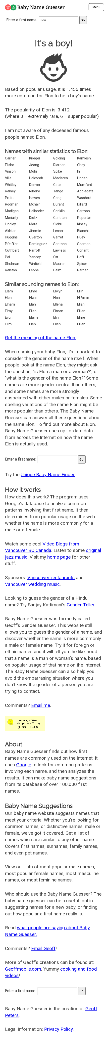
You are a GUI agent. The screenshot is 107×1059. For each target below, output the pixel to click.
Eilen (57, 324)
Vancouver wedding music (32, 584)
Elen (32, 324)
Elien (33, 311)
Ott (55, 257)
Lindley (10, 224)
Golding (59, 158)
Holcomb (36, 178)
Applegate (85, 191)
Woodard (84, 198)
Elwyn (57, 291)
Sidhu (57, 224)
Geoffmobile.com (23, 969)
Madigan (12, 211)
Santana (60, 244)
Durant (58, 204)
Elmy (9, 311)
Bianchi (83, 231)
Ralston (11, 270)
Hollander (36, 211)
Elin (56, 317)
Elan (32, 304)
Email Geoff (43, 948)
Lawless (59, 250)
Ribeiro (34, 191)
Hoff (80, 257)
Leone (34, 270)
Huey (81, 237)
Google (23, 765)
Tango (58, 191)
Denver (34, 185)
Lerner (58, 231)
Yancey (35, 257)
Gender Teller (80, 605)
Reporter (84, 218)
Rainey (10, 191)
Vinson (10, 171)
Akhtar (10, 231)
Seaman (84, 244)
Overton (35, 237)
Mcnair (34, 204)
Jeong (34, 165)
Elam (9, 291)
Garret (58, 237)
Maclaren (60, 178)
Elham (10, 304)
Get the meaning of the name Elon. (40, 337)
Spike (57, 171)
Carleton (60, 218)
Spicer (82, 264)
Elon (8, 298)
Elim (8, 324)
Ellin (80, 291)
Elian (81, 304)
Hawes (34, 198)
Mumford (84, 185)
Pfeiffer (11, 244)
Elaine (34, 317)
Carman (83, 211)
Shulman (12, 264)
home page (59, 557)
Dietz (33, 218)
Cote (57, 185)
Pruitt (9, 198)
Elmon (58, 311)
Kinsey (82, 224)
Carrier (10, 158)
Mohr (33, 171)
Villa (8, 178)
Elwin (33, 298)
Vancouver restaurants (51, 577)
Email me (40, 705)
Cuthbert (12, 250)
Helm (57, 270)
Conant (83, 250)
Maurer (59, 264)
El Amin (83, 298)
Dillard (82, 204)
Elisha (9, 165)
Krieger (34, 158)
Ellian (81, 311)
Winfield (35, 264)
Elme (81, 317)
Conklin (59, 211)
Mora (33, 224)
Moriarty (11, 218)
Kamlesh (84, 158)
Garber (82, 270)
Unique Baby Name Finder (48, 474)
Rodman (11, 204)
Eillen (81, 324)
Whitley (10, 185)
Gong (57, 198)
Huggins (11, 237)
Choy (81, 165)
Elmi (56, 298)
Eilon (8, 317)
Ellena (58, 304)
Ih (78, 171)
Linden (82, 178)
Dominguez (38, 244)
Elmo (33, 291)
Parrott (34, 250)
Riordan (59, 165)
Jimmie (35, 231)
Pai (7, 257)
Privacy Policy (58, 1029)
